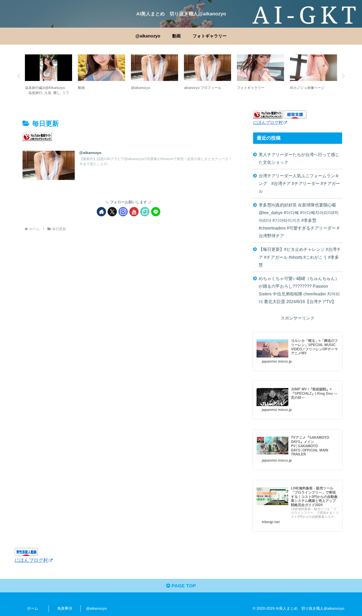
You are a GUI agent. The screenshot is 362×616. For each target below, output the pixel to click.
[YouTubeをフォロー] (134, 211)
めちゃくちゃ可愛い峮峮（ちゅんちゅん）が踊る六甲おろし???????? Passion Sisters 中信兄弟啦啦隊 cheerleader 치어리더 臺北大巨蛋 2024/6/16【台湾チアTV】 (299, 290)
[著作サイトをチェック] (101, 211)
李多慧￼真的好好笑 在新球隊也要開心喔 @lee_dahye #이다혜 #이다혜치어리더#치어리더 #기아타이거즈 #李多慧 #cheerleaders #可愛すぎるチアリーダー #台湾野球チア (299, 220)
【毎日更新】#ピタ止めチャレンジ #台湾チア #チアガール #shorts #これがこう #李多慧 (300, 257)
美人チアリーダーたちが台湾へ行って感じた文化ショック (299, 158)
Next (343, 76)
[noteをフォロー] (144, 211)
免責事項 (64, 608)
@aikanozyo (96, 608)
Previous (18, 76)
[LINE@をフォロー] (155, 211)
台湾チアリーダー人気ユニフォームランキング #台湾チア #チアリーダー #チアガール (299, 183)
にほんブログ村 (268, 122)
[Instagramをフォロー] (123, 211)
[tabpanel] (48, 75)
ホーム (32, 608)
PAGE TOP (183, 585)
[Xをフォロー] (112, 211)
